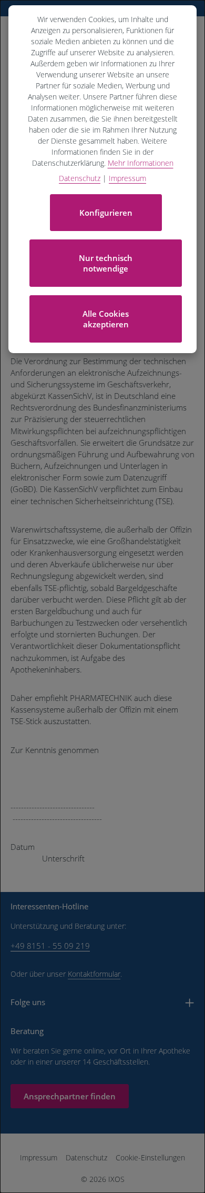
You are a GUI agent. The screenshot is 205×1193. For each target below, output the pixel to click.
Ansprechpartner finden (70, 1096)
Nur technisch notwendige (105, 263)
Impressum (38, 1157)
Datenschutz (86, 1157)
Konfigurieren (105, 212)
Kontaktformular (94, 974)
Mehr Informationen (140, 163)
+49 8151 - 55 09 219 (50, 945)
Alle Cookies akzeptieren (106, 318)
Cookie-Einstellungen (150, 1157)
